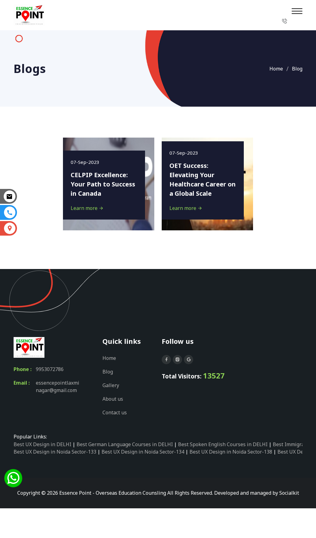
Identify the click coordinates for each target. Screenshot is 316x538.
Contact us (114, 412)
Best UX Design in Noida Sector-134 (143, 451)
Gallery (110, 385)
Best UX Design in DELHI (42, 444)
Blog (107, 371)
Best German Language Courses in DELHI (125, 444)
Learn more (85, 208)
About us (112, 398)
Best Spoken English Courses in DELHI (223, 444)
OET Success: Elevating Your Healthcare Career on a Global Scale (202, 179)
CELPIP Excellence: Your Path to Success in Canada (103, 184)
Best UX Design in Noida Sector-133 (55, 451)
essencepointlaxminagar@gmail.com (57, 386)
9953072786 (50, 369)
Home (276, 68)
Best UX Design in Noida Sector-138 (230, 451)
